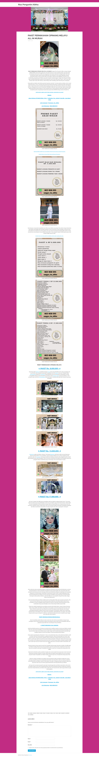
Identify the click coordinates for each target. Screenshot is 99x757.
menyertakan (32, 374)
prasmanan (38, 456)
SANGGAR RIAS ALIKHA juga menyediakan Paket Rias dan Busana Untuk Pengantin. (49, 151)
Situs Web (30, 744)
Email (29, 741)
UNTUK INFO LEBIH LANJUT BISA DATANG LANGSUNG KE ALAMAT (49, 92)
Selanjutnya (31, 454)
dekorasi (37, 371)
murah (57, 713)
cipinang (34, 713)
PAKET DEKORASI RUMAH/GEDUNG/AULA (49, 617)
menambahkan (42, 377)
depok (41, 713)
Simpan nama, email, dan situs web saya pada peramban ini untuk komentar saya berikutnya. (46, 747)
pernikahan (67, 713)
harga (49, 371)
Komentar (30, 724)
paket (59, 713)
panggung (43, 374)
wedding (31, 714)
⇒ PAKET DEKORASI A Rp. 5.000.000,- (49, 625)
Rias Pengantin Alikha (28, 4)
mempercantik (56, 375)
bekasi (31, 713)
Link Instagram (43, 103)
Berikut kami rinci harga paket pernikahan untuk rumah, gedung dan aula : (49, 235)
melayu (51, 713)
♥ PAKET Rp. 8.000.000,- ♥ (49, 368)
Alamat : (49, 95)
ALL (28, 713)
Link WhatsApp (45, 106)
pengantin (63, 713)
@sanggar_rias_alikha (53, 103)
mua (54, 713)
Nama (29, 738)
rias (28, 714)
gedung (56, 373)
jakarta (48, 713)
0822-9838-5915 (53, 106)
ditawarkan (52, 454)
